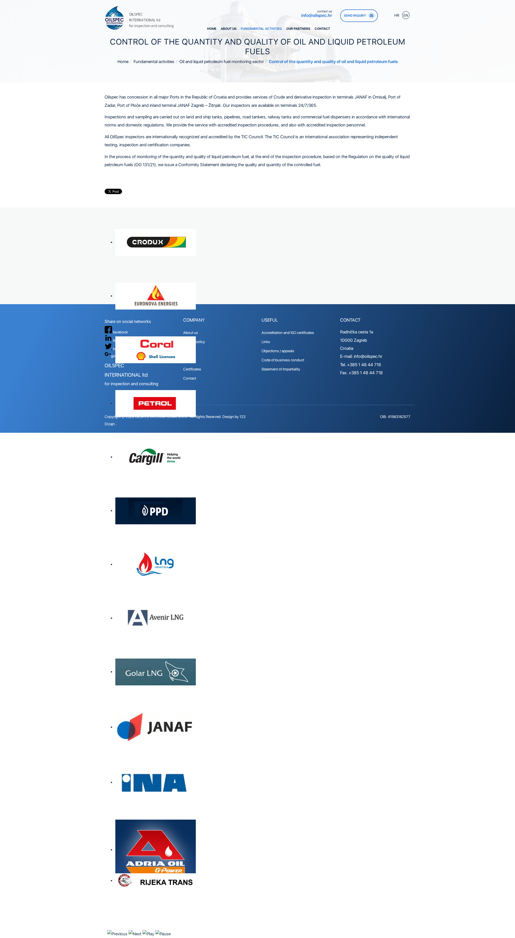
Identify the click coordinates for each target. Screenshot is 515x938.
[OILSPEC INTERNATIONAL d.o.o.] (140, 17)
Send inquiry (355, 15)
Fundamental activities (261, 29)
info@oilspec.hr (316, 15)
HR (397, 15)
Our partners (298, 29)
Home (211, 29)
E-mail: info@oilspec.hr (361, 356)
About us (229, 29)
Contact (322, 29)
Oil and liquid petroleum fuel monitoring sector (221, 61)
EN (405, 15)
